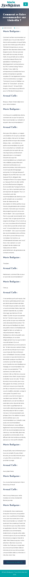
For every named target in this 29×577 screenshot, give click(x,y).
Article (17, 28)
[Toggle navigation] (25, 4)
